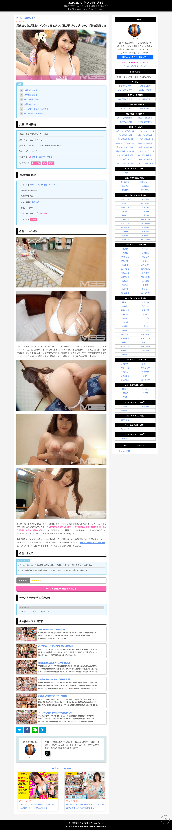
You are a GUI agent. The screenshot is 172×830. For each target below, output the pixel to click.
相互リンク (84, 823)
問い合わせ (73, 823)
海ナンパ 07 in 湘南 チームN (42, 185)
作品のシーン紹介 (31, 100)
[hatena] (42, 730)
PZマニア (134, 38)
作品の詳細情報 (30, 95)
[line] (35, 730)
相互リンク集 (124, 451)
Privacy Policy (97, 823)
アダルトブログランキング (135, 66)
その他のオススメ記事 (33, 113)
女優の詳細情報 (30, 90)
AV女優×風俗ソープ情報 (42, 157)
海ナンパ (35, 202)
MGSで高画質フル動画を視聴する (61, 589)
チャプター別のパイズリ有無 (36, 109)
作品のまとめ (29, 104)
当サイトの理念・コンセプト (136, 57)
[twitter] (19, 730)
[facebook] (27, 730)
